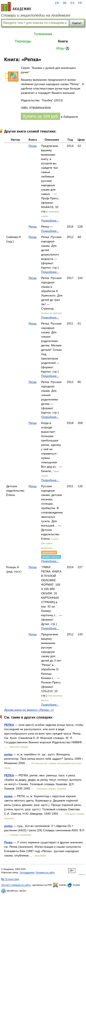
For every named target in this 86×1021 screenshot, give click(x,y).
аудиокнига (49, 552)
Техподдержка (26, 872)
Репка (33, 145)
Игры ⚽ (63, 48)
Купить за (40, 116)
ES (72, 3)
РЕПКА (9, 724)
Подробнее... (50, 220)
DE (65, 3)
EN (57, 3)
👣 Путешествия (10, 879)
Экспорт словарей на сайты (16, 885)
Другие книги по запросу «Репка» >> (29, 709)
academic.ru (16, 6)
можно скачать (51, 556)
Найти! (76, 23)
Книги (63, 41)
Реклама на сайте (45, 872)
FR (80, 3)
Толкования (43, 34)
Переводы (23, 41)
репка (8, 754)
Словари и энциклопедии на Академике (35, 15)
